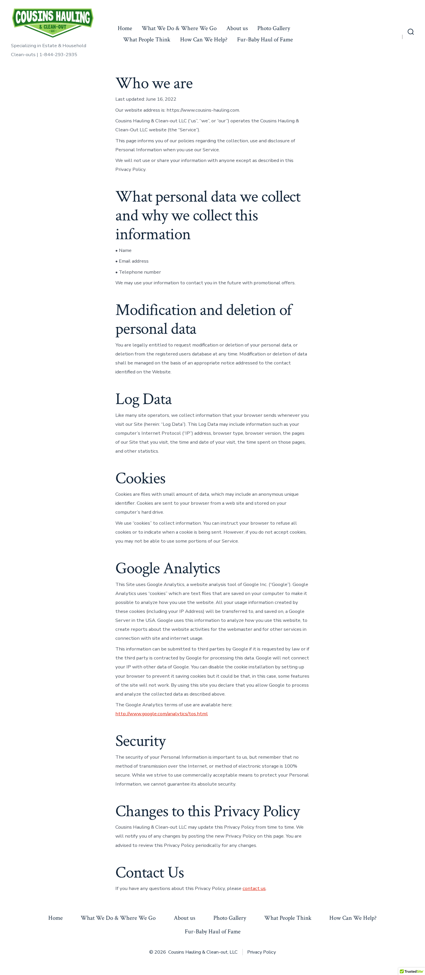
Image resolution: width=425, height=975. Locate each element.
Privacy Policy (261, 952)
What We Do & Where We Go (179, 28)
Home (125, 28)
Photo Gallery (273, 28)
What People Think (146, 39)
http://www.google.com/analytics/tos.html (161, 713)
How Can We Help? (204, 39)
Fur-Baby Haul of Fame (265, 39)
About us (237, 28)
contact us (254, 888)
